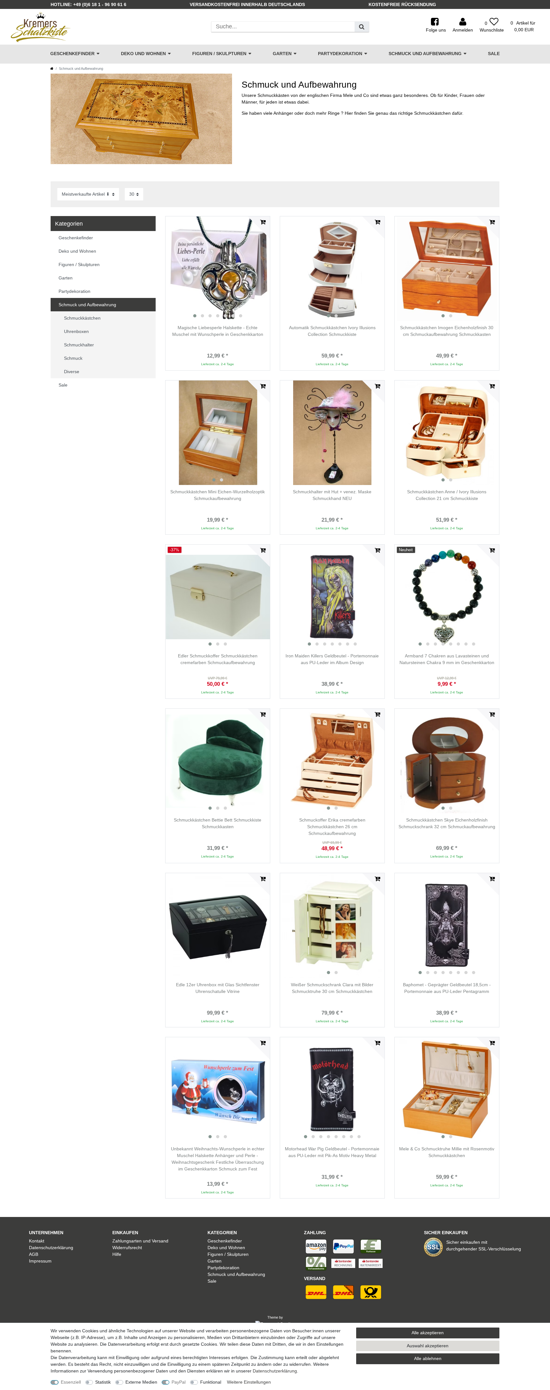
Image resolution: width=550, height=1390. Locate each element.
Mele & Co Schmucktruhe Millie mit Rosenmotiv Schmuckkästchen (446, 1152)
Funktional (210, 1382)
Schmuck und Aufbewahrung (425, 53)
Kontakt (36, 1240)
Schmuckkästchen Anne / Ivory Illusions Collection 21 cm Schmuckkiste (446, 495)
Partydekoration (340, 53)
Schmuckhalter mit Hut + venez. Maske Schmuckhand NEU (332, 495)
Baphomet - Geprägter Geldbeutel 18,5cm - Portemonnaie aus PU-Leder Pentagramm (447, 988)
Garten (282, 53)
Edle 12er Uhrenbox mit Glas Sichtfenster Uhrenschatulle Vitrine (217, 988)
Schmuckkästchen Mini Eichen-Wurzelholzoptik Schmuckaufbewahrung (217, 495)
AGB (33, 1254)
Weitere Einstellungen (249, 1382)
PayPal (179, 1382)
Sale (494, 53)
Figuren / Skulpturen (219, 53)
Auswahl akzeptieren (427, 1345)
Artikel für (523, 26)
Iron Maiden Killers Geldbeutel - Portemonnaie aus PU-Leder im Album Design (332, 659)
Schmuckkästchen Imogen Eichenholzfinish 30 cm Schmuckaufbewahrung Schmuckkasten (446, 331)
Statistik (103, 1382)
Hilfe (116, 1254)
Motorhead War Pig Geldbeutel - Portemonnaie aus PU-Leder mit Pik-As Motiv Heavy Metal (332, 1152)
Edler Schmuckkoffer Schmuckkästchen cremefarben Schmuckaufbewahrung (217, 659)
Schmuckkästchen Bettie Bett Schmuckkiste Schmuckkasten (217, 823)
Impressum (40, 1260)
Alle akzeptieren (428, 1332)
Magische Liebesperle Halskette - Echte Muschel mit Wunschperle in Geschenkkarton (217, 331)
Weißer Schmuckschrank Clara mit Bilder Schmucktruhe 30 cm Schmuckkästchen (332, 988)
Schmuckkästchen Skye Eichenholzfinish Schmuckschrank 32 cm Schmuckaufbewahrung (446, 823)
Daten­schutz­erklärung (275, 1370)
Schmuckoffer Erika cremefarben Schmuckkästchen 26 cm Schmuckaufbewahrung (332, 826)
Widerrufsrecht (127, 1247)
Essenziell (71, 1382)
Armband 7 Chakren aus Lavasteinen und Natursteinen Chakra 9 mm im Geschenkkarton (446, 659)
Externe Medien (141, 1382)
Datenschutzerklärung (51, 1247)
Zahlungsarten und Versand (140, 1240)
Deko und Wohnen (143, 53)
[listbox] (218, 268)
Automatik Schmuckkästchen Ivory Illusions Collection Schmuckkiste (332, 331)
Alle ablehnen (427, 1358)
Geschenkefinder (72, 53)
